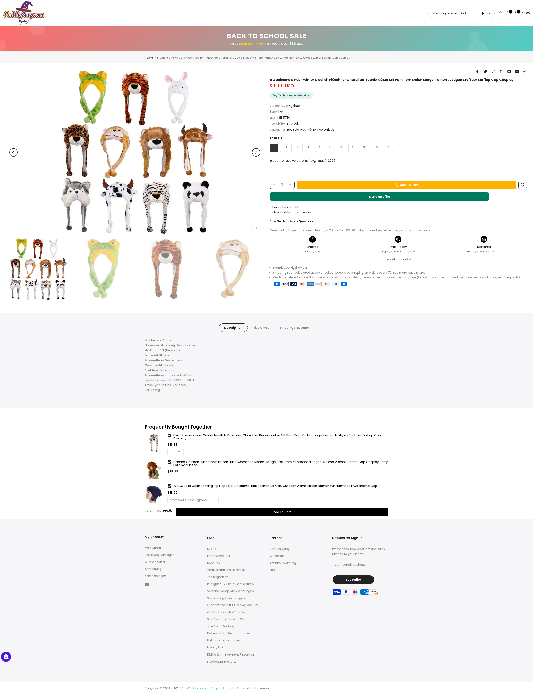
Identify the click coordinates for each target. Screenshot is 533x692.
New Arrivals (325, 130)
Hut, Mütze (308, 130)
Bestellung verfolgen (159, 555)
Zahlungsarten (217, 577)
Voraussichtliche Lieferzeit (226, 570)
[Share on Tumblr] (501, 71)
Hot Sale (293, 130)
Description (233, 328)
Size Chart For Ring (220, 626)
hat (280, 111)
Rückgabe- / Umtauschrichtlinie (230, 584)
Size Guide (278, 221)
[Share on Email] (517, 71)
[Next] (256, 152)
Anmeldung (153, 569)
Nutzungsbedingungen (223, 640)
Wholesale (277, 556)
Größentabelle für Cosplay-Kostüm (233, 605)
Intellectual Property (222, 661)
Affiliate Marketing (283, 563)
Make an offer (383, 197)
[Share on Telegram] (509, 71)
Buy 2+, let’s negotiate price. (291, 95)
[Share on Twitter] (485, 71)
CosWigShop (290, 106)
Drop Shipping (280, 549)
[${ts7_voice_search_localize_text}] (482, 13)
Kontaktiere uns (218, 556)
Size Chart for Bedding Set (226, 619)
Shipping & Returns (294, 328)
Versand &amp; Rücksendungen (230, 591)
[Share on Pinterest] (493, 71)
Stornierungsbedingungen (226, 598)
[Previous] (13, 152)
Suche (211, 549)
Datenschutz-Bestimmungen (228, 633)
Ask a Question (301, 221)
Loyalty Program (219, 647)
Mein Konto (153, 548)
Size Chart (261, 328)
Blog (273, 570)
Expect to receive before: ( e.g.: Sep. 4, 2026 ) (304, 161)
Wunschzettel (155, 562)
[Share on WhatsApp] (525, 71)
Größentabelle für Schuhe (226, 612)
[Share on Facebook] (477, 71)
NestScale (407, 259)
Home (149, 57)
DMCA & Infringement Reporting (230, 654)
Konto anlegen (155, 576)
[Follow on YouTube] (147, 584)
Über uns (213, 563)
